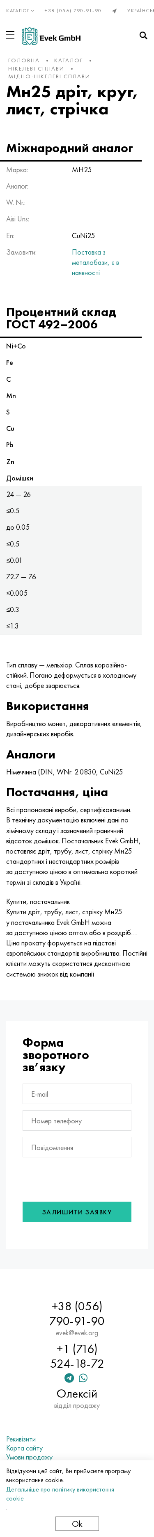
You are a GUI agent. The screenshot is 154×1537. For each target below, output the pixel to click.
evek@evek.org (77, 1332)
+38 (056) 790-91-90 (73, 10)
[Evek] (51, 36)
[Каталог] (12, 35)
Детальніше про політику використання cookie (60, 1494)
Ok (77, 1524)
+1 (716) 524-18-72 (77, 1356)
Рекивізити (21, 1439)
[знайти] (143, 36)
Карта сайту (24, 1448)
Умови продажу (29, 1457)
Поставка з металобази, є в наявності (95, 262)
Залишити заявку (77, 1212)
